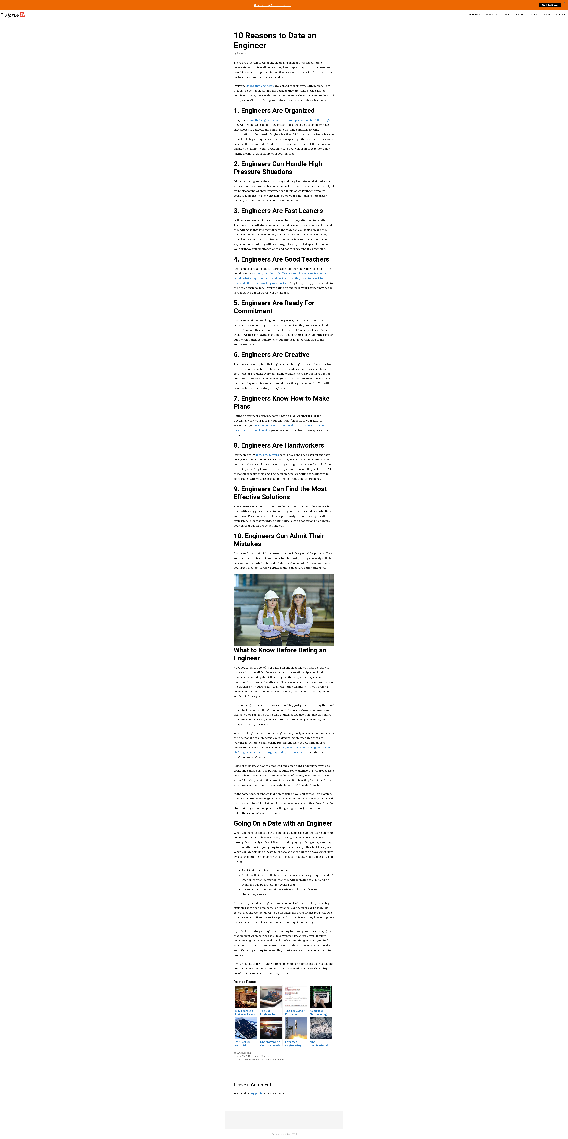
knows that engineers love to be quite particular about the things (288, 120)
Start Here (474, 14)
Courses (533, 14)
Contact (560, 14)
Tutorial (490, 14)
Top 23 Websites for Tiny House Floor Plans (260, 1059)
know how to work (267, 454)
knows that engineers (260, 85)
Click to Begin (550, 5)
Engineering (244, 1052)
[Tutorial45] (13, 14)
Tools (507, 14)
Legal (547, 14)
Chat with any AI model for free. (272, 5)
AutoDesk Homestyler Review (253, 1056)
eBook (519, 14)
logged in (256, 1093)
